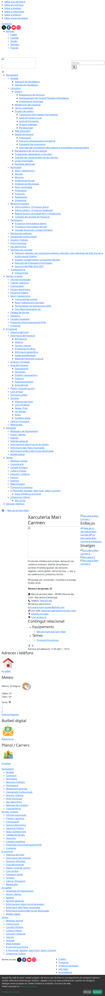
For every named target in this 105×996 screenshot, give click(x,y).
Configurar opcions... (11, 992)
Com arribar (12, 871)
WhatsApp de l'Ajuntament (19, 891)
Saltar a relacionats (14, 11)
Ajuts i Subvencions (16, 831)
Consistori (11, 775)
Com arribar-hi (38, 617)
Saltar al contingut (13, 4)
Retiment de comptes (17, 805)
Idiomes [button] (10, 31)
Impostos (11, 838)
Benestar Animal (14, 920)
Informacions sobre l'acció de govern (25, 904)
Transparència (13, 808)
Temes (5, 917)
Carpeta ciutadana (15, 841)
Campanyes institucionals (19, 792)
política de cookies (28, 986)
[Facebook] (9, 27)
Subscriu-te (7, 739)
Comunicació (12, 923)
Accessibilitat (65, 972)
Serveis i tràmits (10, 811)
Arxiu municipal (14, 798)
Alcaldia (10, 772)
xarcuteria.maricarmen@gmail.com (46, 607)
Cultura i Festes (14, 930)
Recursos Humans (15, 782)
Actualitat (6, 887)
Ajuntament (8, 768)
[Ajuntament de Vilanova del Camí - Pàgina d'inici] (19, 62)
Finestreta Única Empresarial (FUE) (24, 844)
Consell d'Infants (14, 927)
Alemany (14, 44)
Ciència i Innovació (15, 881)
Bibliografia (12, 884)
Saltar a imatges (12, 8)
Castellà (14, 37)
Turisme (10, 877)
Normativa (11, 778)
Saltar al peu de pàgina (16, 18)
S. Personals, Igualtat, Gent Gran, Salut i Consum (31, 950)
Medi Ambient (13, 943)
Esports (10, 937)
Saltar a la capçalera (14, 1)
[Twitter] (4, 27)
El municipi (7, 851)
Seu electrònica (14, 801)
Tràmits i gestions (15, 818)
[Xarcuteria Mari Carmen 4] (91, 561)
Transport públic (14, 874)
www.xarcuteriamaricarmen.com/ (58, 610)
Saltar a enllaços (12, 14)
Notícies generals (15, 900)
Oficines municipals (16, 815)
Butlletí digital (13, 914)
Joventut (10, 940)
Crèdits (62, 959)
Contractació (12, 821)
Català (13, 34)
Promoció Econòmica (17, 947)
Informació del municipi (18, 858)
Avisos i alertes (13, 894)
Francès (14, 47)
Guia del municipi (15, 864)
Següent (14, 714)
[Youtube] (13, 27)
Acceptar (97, 992)
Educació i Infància (15, 933)
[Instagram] (18, 27)
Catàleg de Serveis (15, 834)
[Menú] (3, 71)
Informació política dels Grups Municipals (27, 910)
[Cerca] (74, 67)
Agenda (10, 897)
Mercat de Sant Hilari (18, 510)
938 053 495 (46, 600)
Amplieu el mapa (39, 613)
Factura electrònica (16, 825)
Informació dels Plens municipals (23, 907)
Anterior (6, 714)
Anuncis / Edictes (15, 795)
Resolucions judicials (16, 788)
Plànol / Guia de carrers (18, 867)
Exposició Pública (15, 828)
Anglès (13, 41)
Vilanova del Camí (15, 854)
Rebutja (87, 992)
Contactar (7, 23)
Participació (12, 785)
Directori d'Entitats (16, 861)
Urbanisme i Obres (16, 953)
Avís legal (63, 969)
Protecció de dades (68, 965)
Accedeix (6, 671)
